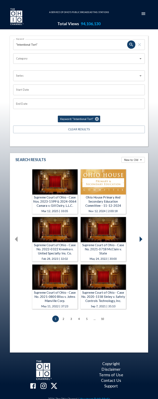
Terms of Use (111, 375)
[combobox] (76, 58)
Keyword (20, 39)
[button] (79, 119)
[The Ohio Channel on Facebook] (33, 386)
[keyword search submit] (131, 44)
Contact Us (111, 380)
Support (111, 386)
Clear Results (79, 129)
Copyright (111, 364)
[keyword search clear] (139, 44)
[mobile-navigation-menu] (143, 14)
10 (102, 319)
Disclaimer (111, 369)
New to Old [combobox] (131, 160)
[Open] (140, 59)
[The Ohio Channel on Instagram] (43, 386)
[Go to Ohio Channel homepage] (16, 17)
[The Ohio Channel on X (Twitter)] (54, 386)
